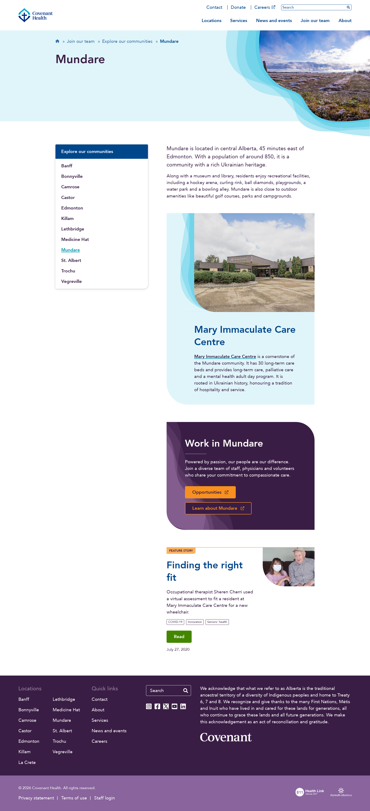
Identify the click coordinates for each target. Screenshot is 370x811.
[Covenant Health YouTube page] (174, 706)
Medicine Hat (75, 239)
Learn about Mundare (214, 508)
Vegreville (71, 281)
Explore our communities (87, 152)
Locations (211, 21)
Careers (262, 7)
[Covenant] (226, 737)
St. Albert (71, 260)
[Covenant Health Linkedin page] (183, 706)
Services (238, 21)
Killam (67, 218)
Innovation (195, 622)
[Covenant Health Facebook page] (157, 706)
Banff (66, 166)
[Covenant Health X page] (166, 706)
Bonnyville (72, 176)
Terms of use (74, 798)
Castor (68, 198)
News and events (274, 21)
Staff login (104, 798)
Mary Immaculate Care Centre (225, 357)
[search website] (185, 690)
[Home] (35, 15)
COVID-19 (175, 622)
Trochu (68, 271)
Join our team (315, 21)
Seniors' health (217, 622)
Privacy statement (36, 798)
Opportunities (206, 492)
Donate (238, 7)
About (345, 21)
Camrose (70, 187)
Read (179, 637)
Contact (214, 7)
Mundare (70, 250)
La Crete (27, 762)
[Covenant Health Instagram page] (149, 706)
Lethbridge (72, 229)
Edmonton (72, 208)
